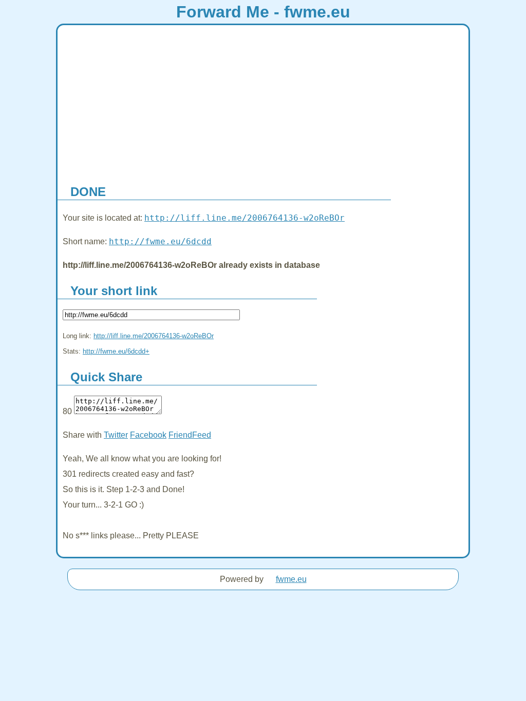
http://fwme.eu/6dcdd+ (116, 351)
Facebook (148, 435)
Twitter (116, 435)
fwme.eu (291, 579)
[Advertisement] (263, 102)
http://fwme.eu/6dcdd (160, 241)
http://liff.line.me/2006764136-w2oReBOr (244, 218)
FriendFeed (189, 435)
